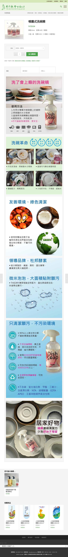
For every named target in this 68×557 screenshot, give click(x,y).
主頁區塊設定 (49, 1)
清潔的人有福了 (36, 60)
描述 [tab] (12, 71)
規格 (12, 48)
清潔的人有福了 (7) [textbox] (33, 546)
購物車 (61, 1)
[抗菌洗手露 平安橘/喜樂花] (1, 278)
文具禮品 (45, 13)
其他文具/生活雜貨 (52, 13)
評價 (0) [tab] (47, 71)
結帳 (66, 1)
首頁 (36, 13)
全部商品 (7, 13)
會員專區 (56, 1)
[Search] (60, 7)
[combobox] (34, 546)
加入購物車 (32, 54)
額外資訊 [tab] (30, 71)
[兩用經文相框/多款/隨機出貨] (66, 278)
